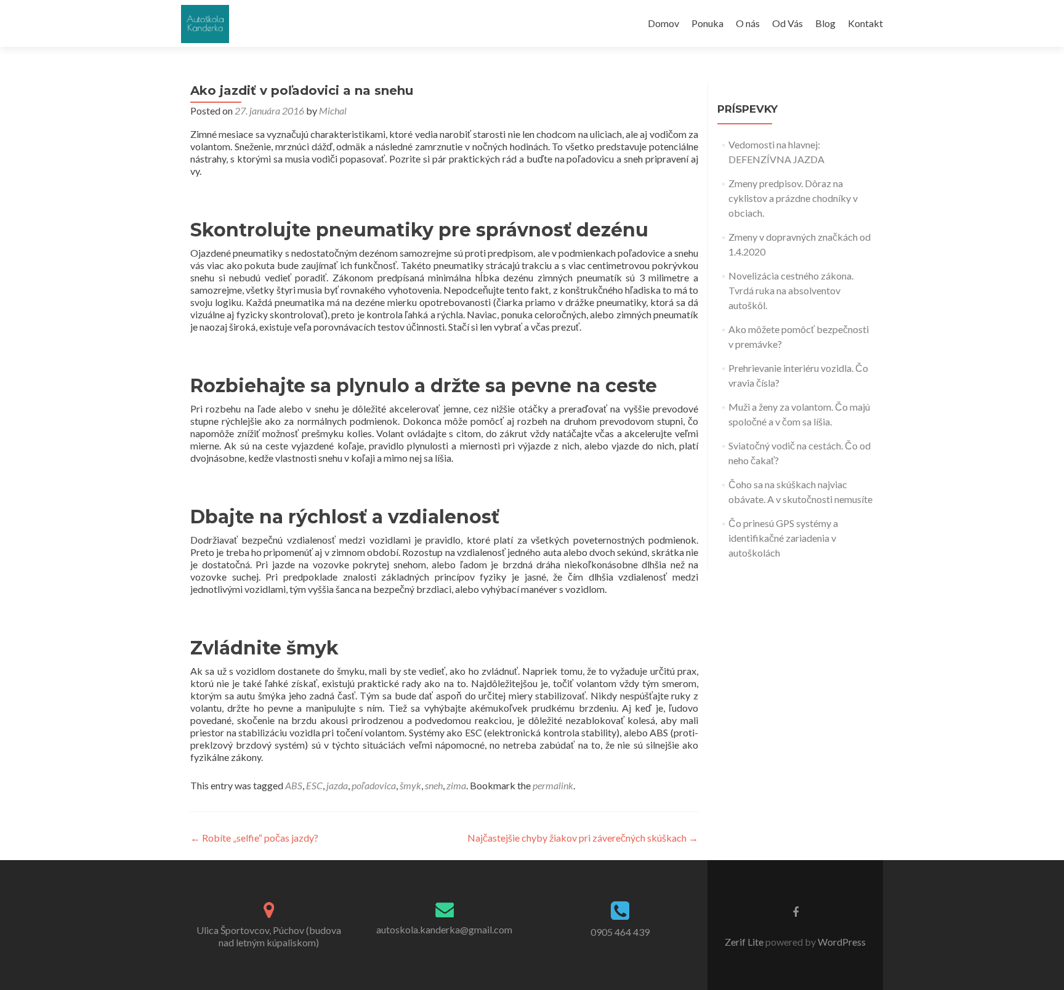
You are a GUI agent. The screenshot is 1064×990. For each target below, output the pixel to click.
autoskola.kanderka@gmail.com (444, 929)
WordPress (841, 942)
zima (456, 785)
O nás (748, 23)
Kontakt (865, 23)
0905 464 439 (620, 932)
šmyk (410, 785)
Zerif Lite (745, 942)
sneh (434, 785)
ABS (293, 785)
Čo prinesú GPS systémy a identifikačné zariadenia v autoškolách (783, 537)
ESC (314, 785)
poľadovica (374, 785)
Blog (825, 23)
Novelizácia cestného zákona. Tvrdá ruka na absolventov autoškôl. (790, 290)
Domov (663, 23)
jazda (337, 785)
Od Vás (787, 23)
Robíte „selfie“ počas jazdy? (254, 837)
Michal (333, 110)
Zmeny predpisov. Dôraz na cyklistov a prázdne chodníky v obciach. (793, 198)
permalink (553, 785)
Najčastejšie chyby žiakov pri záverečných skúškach (582, 837)
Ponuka (707, 23)
